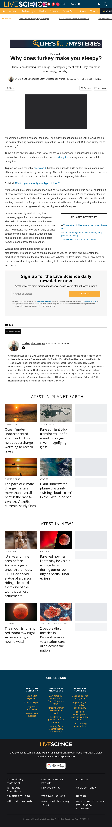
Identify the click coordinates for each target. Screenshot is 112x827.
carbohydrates (13, 331)
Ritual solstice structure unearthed (74, 19)
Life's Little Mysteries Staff (31, 78)
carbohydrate (63, 157)
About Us (82, 779)
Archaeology (28, 11)
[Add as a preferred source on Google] (56, 766)
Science (54, 11)
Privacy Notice (90, 301)
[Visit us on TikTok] (58, 4)
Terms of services (44, 301)
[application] (56, 111)
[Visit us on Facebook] (34, 4)
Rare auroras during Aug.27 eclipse (34, 19)
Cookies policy (86, 787)
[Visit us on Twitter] (39, 4)
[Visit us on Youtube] (48, 4)
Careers (81, 796)
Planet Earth (68, 11)
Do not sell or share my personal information (90, 805)
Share (11, 88)
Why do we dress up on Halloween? (80, 239)
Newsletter (102, 88)
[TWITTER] (24, 348)
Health (42, 11)
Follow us (87, 88)
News (99, 79)
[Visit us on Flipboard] (53, 4)
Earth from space (32, 702)
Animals (13, 11)
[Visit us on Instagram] (44, 4)
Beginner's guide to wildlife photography (80, 705)
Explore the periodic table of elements (56, 719)
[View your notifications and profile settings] (98, 4)
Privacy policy (51, 787)
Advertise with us (19, 796)
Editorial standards (20, 801)
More (92, 11)
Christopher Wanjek (56, 78)
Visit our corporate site (61, 756)
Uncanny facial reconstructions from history (56, 729)
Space (82, 11)
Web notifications (53, 796)
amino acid (40, 168)
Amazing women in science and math (56, 710)
